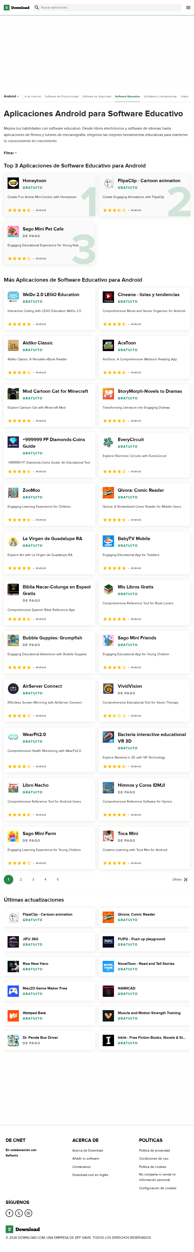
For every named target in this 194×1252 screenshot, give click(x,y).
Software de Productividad (62, 96)
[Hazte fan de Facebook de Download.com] (9, 1213)
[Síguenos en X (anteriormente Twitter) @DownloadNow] (19, 1213)
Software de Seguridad (96, 96)
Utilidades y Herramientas (160, 96)
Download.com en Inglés (90, 1175)
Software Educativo (127, 96)
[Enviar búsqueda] (37, 7)
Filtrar (9, 153)
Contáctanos (81, 1167)
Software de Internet (28, 96)
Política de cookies (152, 1167)
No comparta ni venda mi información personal (157, 1177)
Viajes (184, 96)
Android (10, 96)
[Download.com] (16, 7)
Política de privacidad (154, 1150)
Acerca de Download (87, 1150)
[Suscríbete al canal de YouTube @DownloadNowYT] (28, 1213)
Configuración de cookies (157, 1188)
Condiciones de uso (153, 1159)
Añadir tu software (85, 1159)
